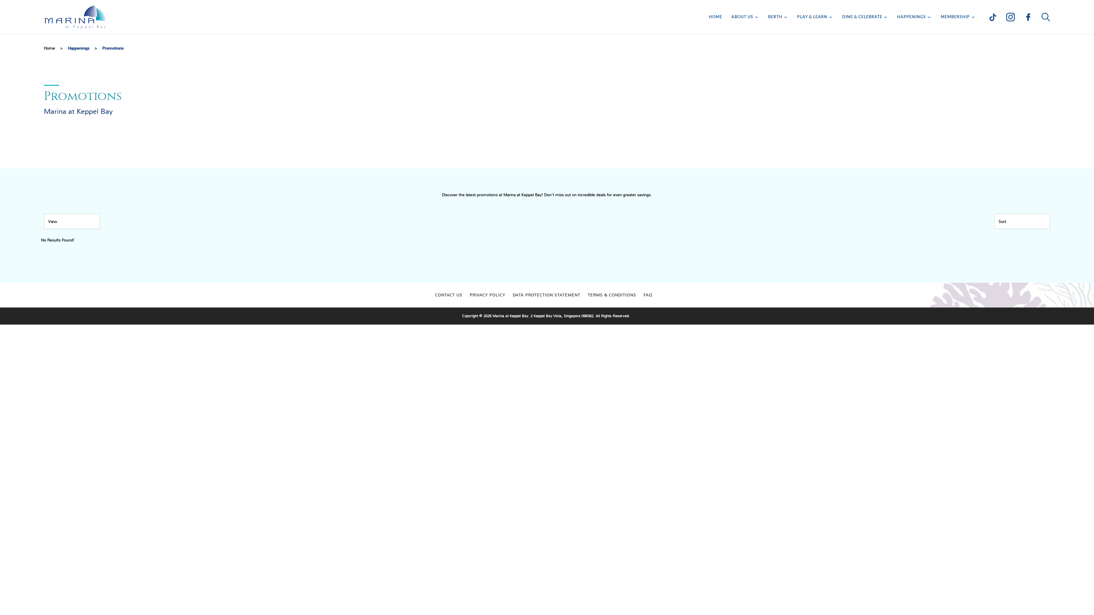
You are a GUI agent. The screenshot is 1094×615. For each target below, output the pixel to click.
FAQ (648, 295)
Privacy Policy (487, 295)
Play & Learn (812, 17)
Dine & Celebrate (862, 17)
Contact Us (448, 295)
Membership (955, 17)
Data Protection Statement (546, 295)
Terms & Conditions (612, 295)
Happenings (911, 17)
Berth (775, 17)
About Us (742, 17)
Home (715, 17)
